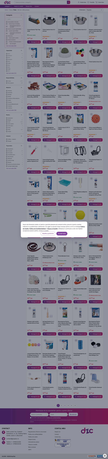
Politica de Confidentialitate (37, 228)
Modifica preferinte (48, 233)
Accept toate (62, 233)
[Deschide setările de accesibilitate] (105, 456)
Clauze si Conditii (52, 228)
